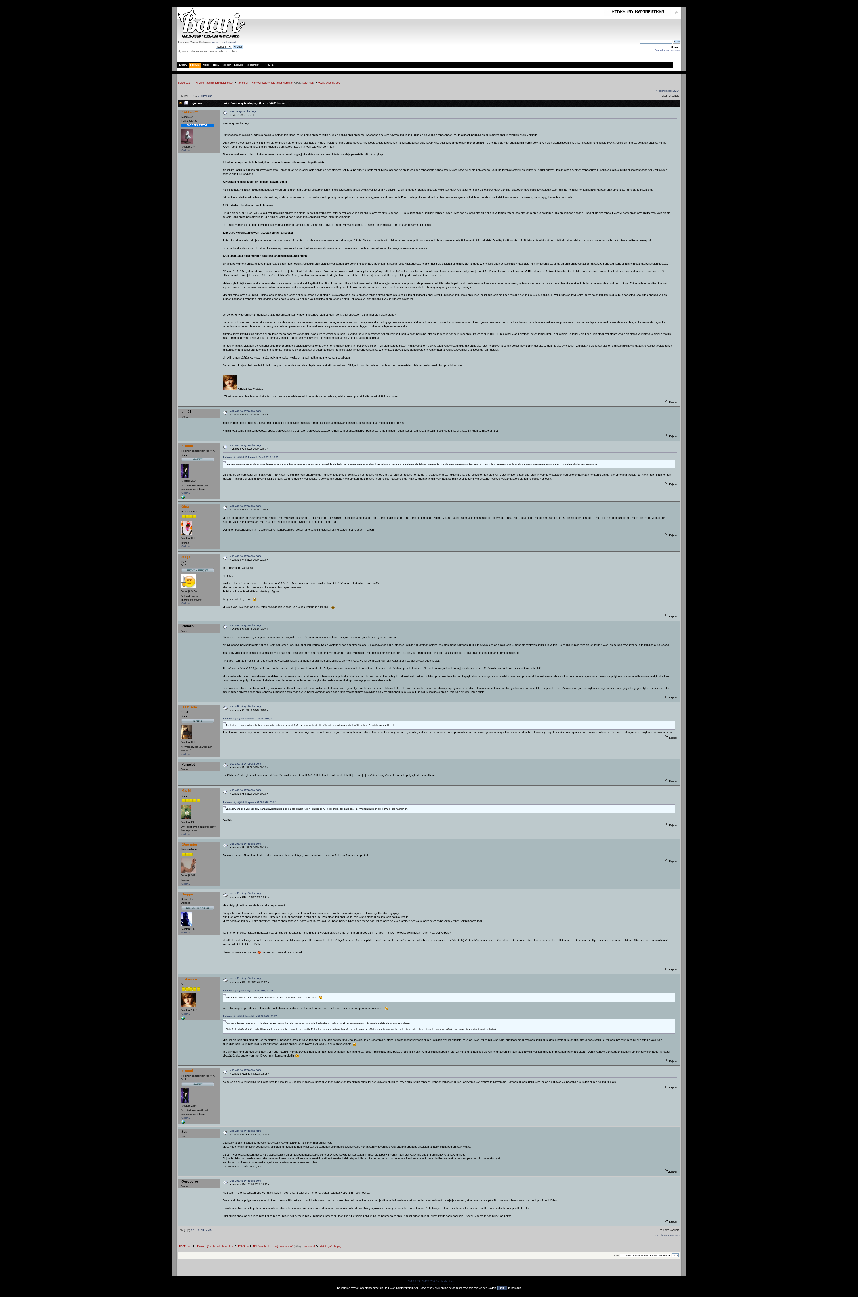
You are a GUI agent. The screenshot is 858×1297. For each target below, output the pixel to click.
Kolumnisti (307, 82)
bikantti (187, 446)
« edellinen (661, 90)
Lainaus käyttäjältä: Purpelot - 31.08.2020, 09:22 (249, 802)
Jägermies (189, 844)
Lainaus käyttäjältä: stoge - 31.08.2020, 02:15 (248, 990)
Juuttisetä (189, 707)
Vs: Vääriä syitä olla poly (245, 411)
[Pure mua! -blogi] (183, 1019)
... (196, 96)
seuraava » (673, 90)
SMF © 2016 (428, 1281)
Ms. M (186, 791)
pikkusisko (189, 979)
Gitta (185, 506)
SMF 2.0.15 (414, 1281)
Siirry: (617, 1255)
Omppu (187, 894)
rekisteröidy (230, 42)
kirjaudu (216, 42)
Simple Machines (445, 1281)
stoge (185, 557)
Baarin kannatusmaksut (667, 50)
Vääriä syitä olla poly (243, 111)
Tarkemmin (514, 1288)
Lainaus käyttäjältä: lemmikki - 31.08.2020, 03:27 (250, 718)
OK (502, 1288)
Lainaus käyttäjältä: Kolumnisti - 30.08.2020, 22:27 (250, 457)
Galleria (185, 150)
